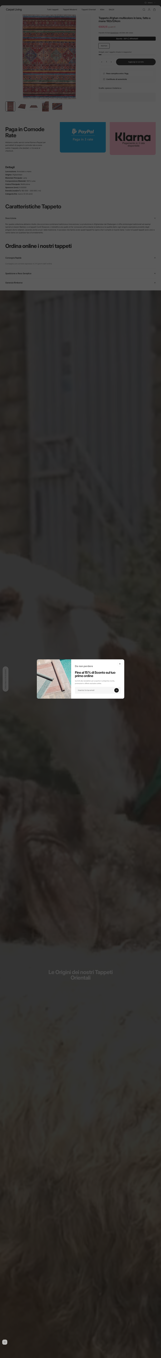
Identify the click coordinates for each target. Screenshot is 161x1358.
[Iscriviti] (116, 690)
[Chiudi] (119, 663)
